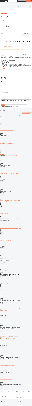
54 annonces (4, 73)
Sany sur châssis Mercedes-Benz (4, 283)
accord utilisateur (16, 155)
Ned (2, 397)
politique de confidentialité (10, 155)
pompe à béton (7, 17)
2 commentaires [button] (3, 75)
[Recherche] (8, 1)
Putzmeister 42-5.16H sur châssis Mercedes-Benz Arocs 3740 (7, 296)
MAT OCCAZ (2, 72)
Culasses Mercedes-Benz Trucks (27, 113)
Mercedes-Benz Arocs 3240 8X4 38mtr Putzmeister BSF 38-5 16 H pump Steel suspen (10, 338)
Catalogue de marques (10, 397)
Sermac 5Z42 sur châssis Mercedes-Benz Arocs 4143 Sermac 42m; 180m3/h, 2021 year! (10, 228)
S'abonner (2, 154)
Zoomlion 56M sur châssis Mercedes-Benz (5, 270)
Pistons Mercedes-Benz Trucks (26, 112)
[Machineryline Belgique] (2, 1)
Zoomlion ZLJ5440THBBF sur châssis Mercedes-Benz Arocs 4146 (8, 353)
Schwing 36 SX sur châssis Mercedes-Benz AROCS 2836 (7, 161)
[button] (18, 6)
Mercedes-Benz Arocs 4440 (3, 310)
